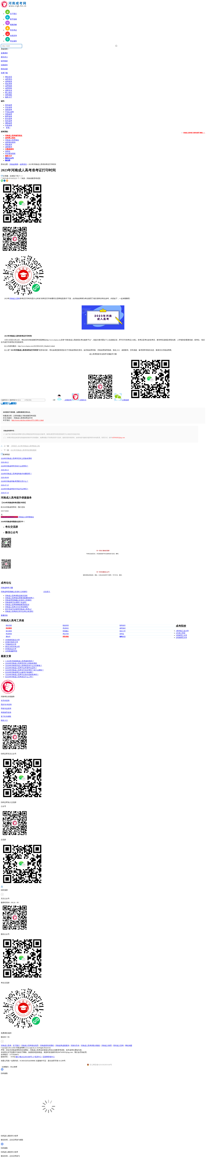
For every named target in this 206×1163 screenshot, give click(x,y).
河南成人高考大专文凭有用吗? (16, 607)
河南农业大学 (10, 649)
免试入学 (123, 631)
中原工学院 (180, 633)
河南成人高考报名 (12, 140)
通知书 (8, 636)
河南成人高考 (14, 298)
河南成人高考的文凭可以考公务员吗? (19, 611)
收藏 (6, 403)
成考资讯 (8, 79)
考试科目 (66, 628)
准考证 (7, 151)
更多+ (8, 128)
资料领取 (8, 95)
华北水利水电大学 (12, 646)
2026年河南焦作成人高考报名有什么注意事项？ (23, 665)
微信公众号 (9, 158)
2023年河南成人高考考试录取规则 (23, 450)
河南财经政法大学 (12, 640)
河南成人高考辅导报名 (13, 135)
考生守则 (66, 634)
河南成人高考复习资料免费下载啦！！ (194, 132)
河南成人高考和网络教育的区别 (17, 605)
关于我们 (16, 1045)
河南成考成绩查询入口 (9, 517)
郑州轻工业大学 (182, 631)
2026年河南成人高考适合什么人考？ (19, 677)
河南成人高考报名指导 (29, 1045)
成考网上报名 (10, 138)
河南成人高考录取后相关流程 (16, 596)
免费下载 (4, 73)
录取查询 (8, 144)
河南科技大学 (10, 644)
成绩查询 (8, 147)
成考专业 (8, 90)
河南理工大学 (181, 635)
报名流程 (9, 625)
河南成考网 (13, 164)
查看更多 (4, 615)
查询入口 (123, 636)
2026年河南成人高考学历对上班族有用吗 (21, 663)
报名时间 (66, 625)
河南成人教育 (106, 1045)
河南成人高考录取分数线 (90, 1045)
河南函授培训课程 (47, 1045)
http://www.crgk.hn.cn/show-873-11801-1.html (28, 420)
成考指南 (8, 86)
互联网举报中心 (49, 1057)
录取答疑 (66, 636)
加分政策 (9, 631)
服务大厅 (8, 97)
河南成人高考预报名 (26, 517)
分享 (14, 403)
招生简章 (8, 84)
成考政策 (8, 81)
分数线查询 (9, 149)
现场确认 (66, 631)
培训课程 (9, 628)
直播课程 (4, 53)
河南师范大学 (181, 637)
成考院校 (8, 88)
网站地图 (128, 1045)
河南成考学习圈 (7, 588)
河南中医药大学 (11, 642)
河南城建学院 (11, 651)
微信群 (7, 160)
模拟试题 (4, 69)
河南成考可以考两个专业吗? (16, 602)
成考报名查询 (10, 142)
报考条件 (123, 625)
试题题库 (4, 65)
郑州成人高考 (118, 1045)
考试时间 (9, 634)
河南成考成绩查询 (62, 1045)
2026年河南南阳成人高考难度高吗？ (19, 661)
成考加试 (123, 628)
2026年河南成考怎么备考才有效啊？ (19, 672)
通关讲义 (4, 57)
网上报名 (8, 93)
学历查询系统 (10, 153)
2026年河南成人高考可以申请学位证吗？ (21, 668)
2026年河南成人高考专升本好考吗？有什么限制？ (24, 670)
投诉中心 (38, 1057)
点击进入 (46, 592)
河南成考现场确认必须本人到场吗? (14, 592)
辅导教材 (4, 61)
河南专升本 (75, 1045)
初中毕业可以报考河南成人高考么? (18, 609)
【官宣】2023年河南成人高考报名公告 (25, 446)
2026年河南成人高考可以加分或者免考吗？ (22, 674)
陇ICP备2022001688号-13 (25, 1057)
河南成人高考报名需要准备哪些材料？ (19, 598)
